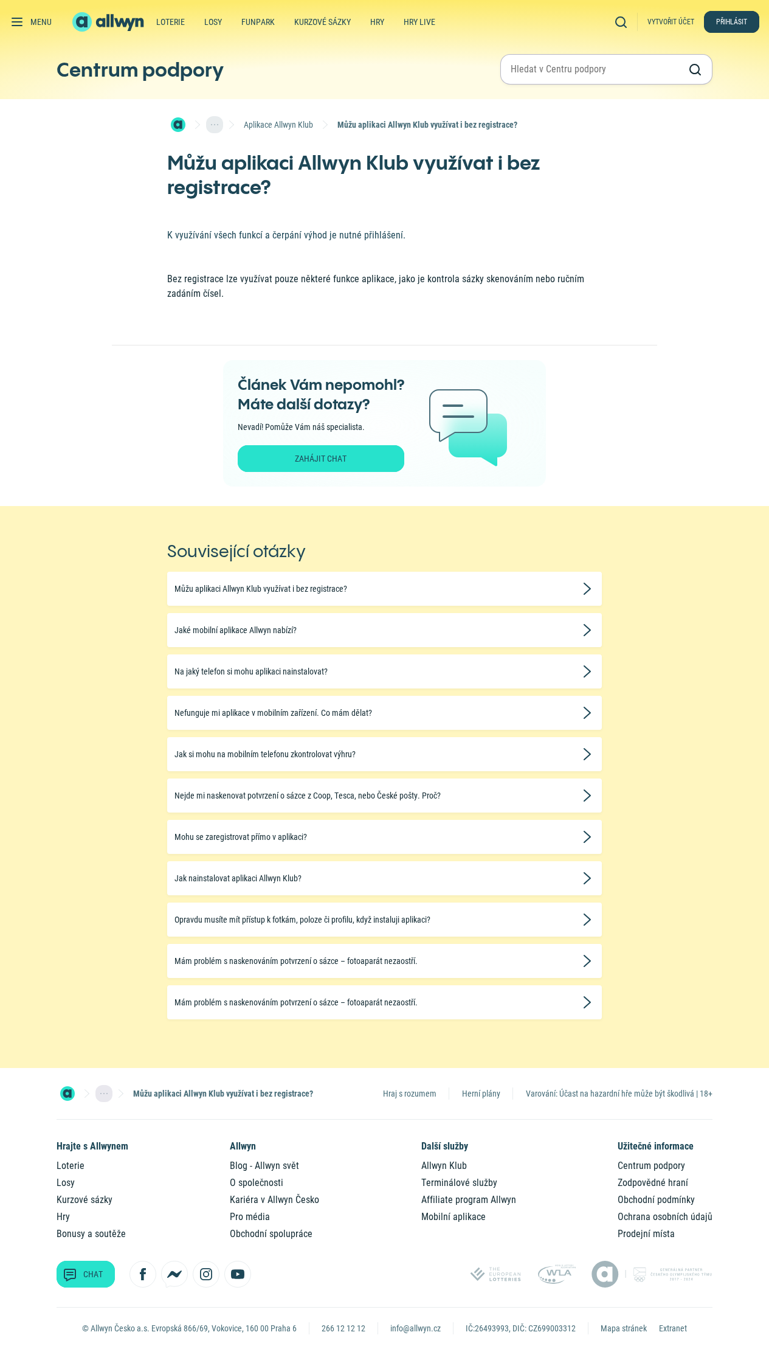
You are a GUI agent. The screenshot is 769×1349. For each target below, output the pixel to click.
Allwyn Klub (444, 1165)
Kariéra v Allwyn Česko (274, 1199)
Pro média (250, 1216)
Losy (213, 22)
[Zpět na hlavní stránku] (109, 22)
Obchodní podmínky (656, 1199)
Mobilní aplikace (453, 1216)
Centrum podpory (140, 69)
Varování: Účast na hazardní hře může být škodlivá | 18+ (619, 1093)
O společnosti (256, 1182)
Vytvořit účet (670, 22)
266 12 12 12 (343, 1328)
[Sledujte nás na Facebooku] (142, 1274)
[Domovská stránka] (178, 125)
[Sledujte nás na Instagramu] (206, 1274)
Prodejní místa (646, 1234)
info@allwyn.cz (415, 1328)
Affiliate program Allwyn (468, 1199)
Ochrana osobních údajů (665, 1216)
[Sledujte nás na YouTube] (237, 1274)
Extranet (673, 1328)
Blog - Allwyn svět (264, 1165)
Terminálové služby (459, 1182)
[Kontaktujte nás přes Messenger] (174, 1274)
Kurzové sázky (322, 22)
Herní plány (481, 1093)
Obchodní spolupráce (271, 1234)
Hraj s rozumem (409, 1093)
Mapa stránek (624, 1328)
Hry (377, 22)
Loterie (170, 22)
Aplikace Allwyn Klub (278, 125)
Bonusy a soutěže (91, 1234)
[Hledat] (624, 21)
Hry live (419, 22)
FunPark (258, 22)
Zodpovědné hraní (653, 1182)
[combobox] (595, 69)
